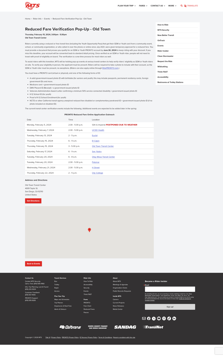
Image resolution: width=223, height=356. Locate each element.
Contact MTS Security (32, 281)
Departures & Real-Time (63, 306)
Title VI (47, 337)
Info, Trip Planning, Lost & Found (36, 287)
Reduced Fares (89, 309)
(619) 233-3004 (30, 289)
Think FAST (162, 71)
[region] (89, 144)
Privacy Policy (56, 337)
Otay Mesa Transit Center (103, 156)
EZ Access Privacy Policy (88, 337)
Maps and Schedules (61, 299)
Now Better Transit (165, 35)
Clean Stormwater (165, 56)
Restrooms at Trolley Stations (170, 82)
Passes (86, 312)
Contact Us (29, 278)
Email (147, 285)
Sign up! (170, 306)
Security (86, 288)
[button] (89, 230)
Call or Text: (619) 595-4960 (34, 284)
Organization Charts (120, 288)
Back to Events (33, 263)
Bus (55, 281)
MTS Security (163, 30)
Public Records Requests (122, 291)
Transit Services (60, 278)
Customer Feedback (32, 292)
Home (27, 18)
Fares (86, 299)
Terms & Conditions (105, 337)
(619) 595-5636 (30, 300)
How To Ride (88, 281)
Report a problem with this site (124, 337)
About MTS (117, 281)
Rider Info (37, 18)
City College (97, 172)
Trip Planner (58, 303)
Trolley (56, 284)
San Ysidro (97, 151)
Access (57, 291)
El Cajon (95, 140)
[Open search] (182, 5)
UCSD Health (98, 130)
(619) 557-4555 (30, 295)
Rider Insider (163, 50)
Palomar (95, 162)
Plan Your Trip (59, 296)
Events (47, 18)
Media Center (118, 309)
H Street (96, 167)
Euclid (94, 135)
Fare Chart (87, 306)
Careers (116, 299)
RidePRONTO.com (110, 68)
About (115, 278)
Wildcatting (162, 66)
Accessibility (162, 77)
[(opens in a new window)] (70, 327)
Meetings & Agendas (120, 284)
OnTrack (161, 40)
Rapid (56, 288)
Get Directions (34, 201)
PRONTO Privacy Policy (70, 337)
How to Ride (162, 24)
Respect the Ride (164, 61)
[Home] (32, 6)
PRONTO (87, 303)
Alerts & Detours (60, 309)
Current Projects (119, 303)
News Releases (118, 306)
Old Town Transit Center (103, 146)
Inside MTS (117, 296)
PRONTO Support (31, 298)
